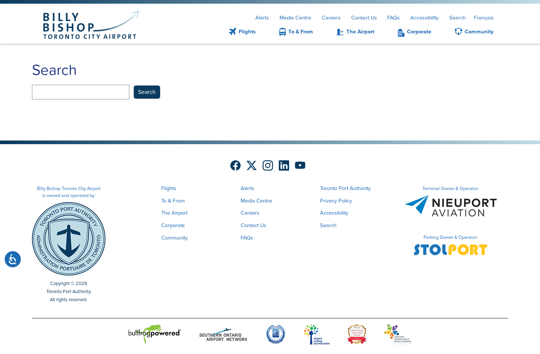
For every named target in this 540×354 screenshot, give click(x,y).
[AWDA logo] (397, 336)
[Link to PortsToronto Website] (68, 238)
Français (484, 18)
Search (457, 18)
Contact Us (364, 18)
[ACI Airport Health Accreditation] (276, 336)
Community (479, 32)
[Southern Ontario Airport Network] (223, 336)
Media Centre (295, 18)
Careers (331, 18)
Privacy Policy (336, 201)
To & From (300, 32)
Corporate (419, 32)
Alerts (262, 18)
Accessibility (424, 18)
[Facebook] (235, 165)
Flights (247, 32)
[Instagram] (268, 165)
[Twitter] (252, 165)
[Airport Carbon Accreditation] (316, 336)
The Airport (360, 32)
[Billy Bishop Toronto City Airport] (91, 25)
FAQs (393, 18)
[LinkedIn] (284, 165)
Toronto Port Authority (345, 188)
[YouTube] (300, 165)
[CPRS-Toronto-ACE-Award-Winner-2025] (356, 336)
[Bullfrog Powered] (155, 336)
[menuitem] (233, 32)
